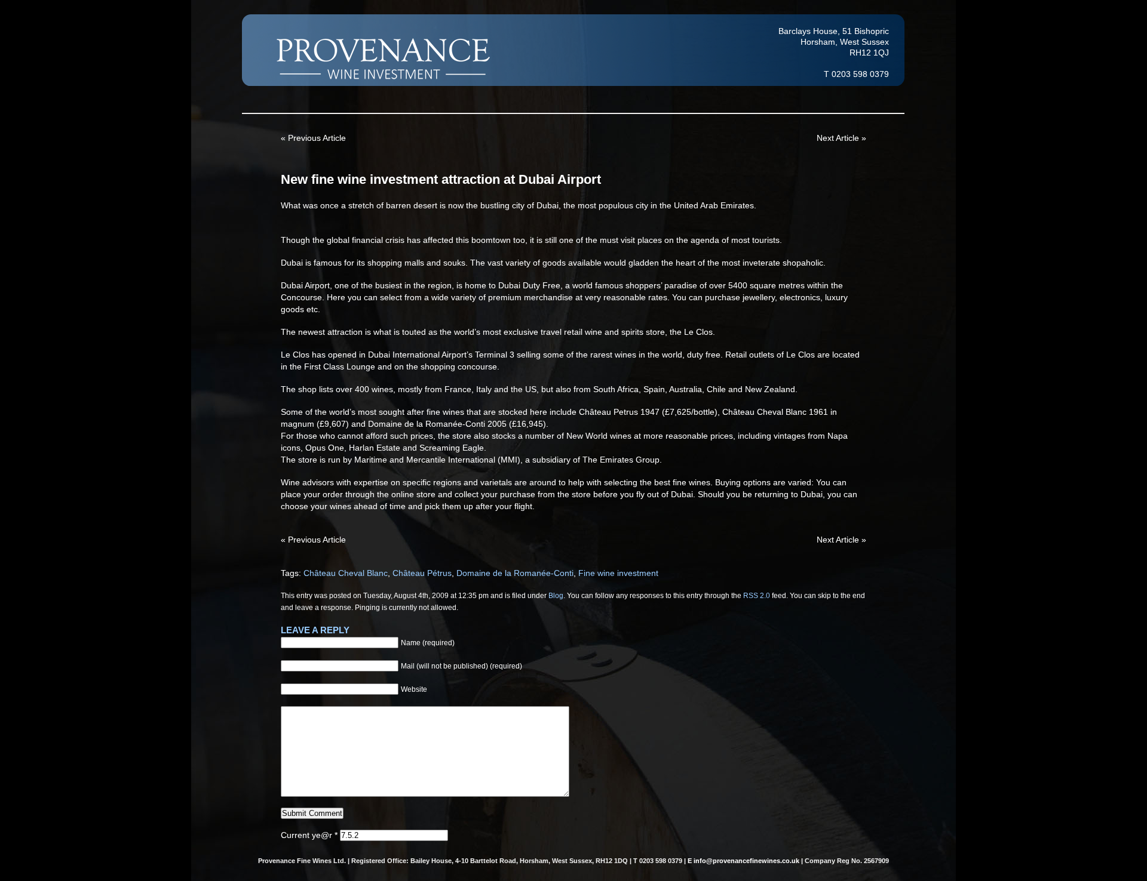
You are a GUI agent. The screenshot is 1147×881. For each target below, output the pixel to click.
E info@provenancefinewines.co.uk (743, 860)
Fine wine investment (618, 573)
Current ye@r (309, 835)
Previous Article (317, 138)
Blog (555, 595)
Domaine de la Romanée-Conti (515, 573)
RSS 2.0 (756, 595)
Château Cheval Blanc (345, 573)
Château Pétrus (422, 573)
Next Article (838, 138)
